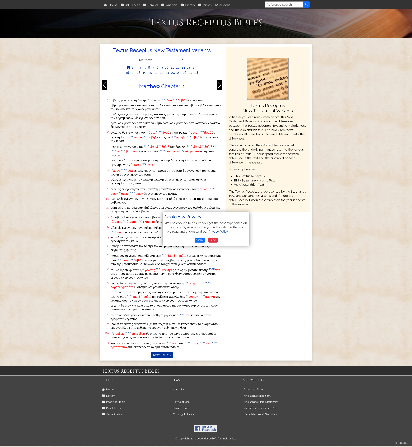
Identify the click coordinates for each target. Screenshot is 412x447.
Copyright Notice (183, 414)
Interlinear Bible (115, 401)
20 (150, 73)
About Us (178, 389)
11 (172, 67)
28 (196, 73)
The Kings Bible (253, 389)
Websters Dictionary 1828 (260, 408)
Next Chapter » (162, 355)
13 (183, 67)
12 (177, 67)
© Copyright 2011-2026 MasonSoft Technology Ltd (205, 438)
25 (178, 73)
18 (138, 73)
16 (127, 73)
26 (184, 73)
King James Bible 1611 (257, 395)
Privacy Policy (181, 408)
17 (133, 73)
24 (173, 73)
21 (156, 73)
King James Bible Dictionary (261, 401)
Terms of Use (181, 401)
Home (112, 5)
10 (166, 67)
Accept (199, 240)
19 (144, 73)
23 (167, 73)
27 (190, 73)
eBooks (224, 5)
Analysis (170, 5)
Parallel (152, 5)
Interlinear (132, 5)
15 (194, 67)
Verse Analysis (114, 414)
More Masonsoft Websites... (261, 414)
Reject (213, 240)
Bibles (206, 5)
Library (189, 5)
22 (161, 73)
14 (188, 67)
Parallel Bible (113, 408)
